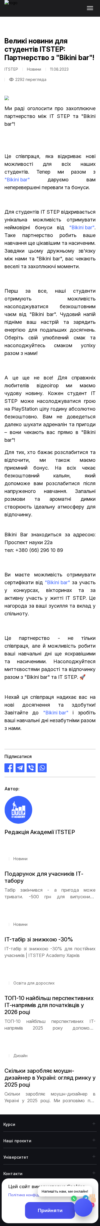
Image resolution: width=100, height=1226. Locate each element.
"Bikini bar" (17, 179)
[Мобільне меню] (91, 8)
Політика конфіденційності (33, 1194)
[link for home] (14, 11)
